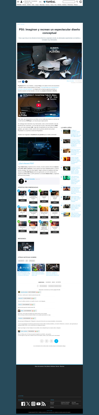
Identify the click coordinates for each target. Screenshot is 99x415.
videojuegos (32, 260)
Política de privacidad (65, 403)
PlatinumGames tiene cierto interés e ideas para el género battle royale (38, 274)
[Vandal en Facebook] (23, 403)
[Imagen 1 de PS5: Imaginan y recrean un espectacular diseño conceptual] (26, 246)
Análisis (29, 4)
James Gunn (26, 2)
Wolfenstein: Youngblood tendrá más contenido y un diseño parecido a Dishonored (52, 274)
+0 (34, 298)
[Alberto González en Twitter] (26, 181)
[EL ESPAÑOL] (80, 1)
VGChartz (52, 407)
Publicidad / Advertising (65, 402)
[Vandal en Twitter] (28, 403)
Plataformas (70, 4)
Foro (55, 4)
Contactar (52, 403)
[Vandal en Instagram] (33, 403)
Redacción (52, 402)
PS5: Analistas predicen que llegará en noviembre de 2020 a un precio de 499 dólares (23, 274)
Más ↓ (40, 1)
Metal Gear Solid (27, 1)
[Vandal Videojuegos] (49, 1)
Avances (48, 4)
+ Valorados (48, 282)
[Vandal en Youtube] (38, 403)
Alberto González (70, 80)
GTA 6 (31, 2)
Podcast (76, 4)
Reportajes (42, 4)
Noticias (24, 4)
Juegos (37, 4)
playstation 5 (21, 260)
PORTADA (19, 4)
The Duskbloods (34, 1)
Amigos (53, 282)
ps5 (26, 260)
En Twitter (58, 282)
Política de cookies (75, 403)
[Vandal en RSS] (43, 403)
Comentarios (41, 282)
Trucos (52, 4)
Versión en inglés (49, 410)
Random (59, 4)
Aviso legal (74, 402)
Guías (33, 4)
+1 (39, 292)
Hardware (64, 4)
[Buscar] (77, 1)
